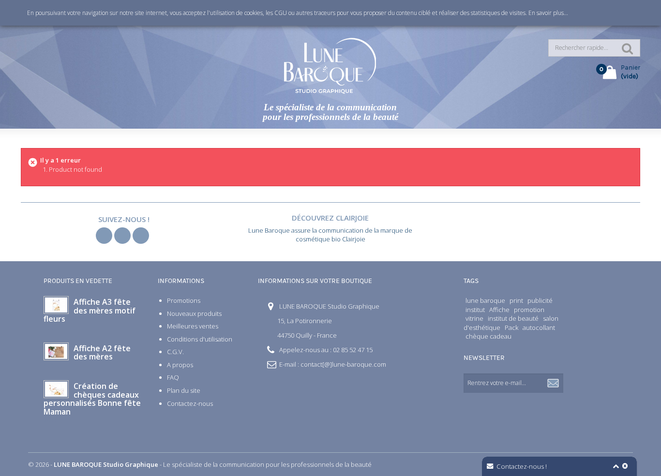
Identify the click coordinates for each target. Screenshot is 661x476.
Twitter (122, 235)
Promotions (183, 300)
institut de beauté (513, 318)
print (516, 300)
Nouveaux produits (194, 313)
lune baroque (485, 300)
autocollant (539, 327)
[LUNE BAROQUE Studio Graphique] (330, 65)
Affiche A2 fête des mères (102, 352)
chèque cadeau (488, 336)
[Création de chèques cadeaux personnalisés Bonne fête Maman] (56, 389)
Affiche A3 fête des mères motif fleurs (89, 310)
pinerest (141, 235)
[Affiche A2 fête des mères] (56, 351)
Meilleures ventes (192, 326)
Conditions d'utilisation (199, 339)
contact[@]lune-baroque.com (343, 364)
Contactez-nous (190, 403)
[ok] (553, 383)
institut (475, 309)
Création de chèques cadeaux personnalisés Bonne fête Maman (92, 399)
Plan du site (183, 390)
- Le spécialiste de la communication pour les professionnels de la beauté (213, 464)
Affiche (499, 309)
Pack (511, 327)
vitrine (474, 318)
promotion (529, 309)
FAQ (173, 377)
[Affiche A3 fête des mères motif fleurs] (56, 305)
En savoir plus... (548, 13)
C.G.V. (175, 351)
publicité (540, 300)
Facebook (104, 235)
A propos (180, 364)
